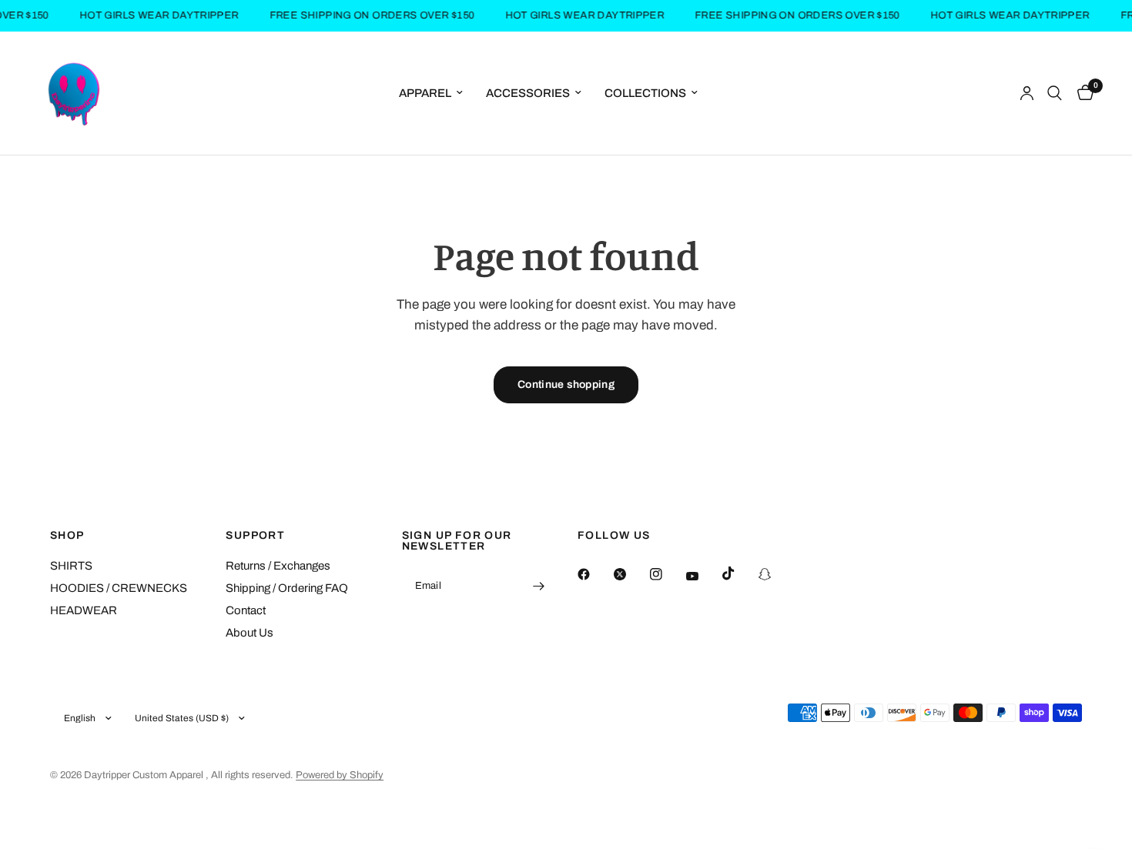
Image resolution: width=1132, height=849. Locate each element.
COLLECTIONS (645, 93)
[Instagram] (667, 574)
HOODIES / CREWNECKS (118, 588)
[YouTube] (703, 576)
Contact (246, 610)
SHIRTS (71, 566)
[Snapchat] (775, 574)
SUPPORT (255, 535)
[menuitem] (430, 93)
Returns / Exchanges (278, 566)
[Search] (1055, 93)
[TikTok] (739, 573)
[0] (1081, 93)
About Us (249, 633)
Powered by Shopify (339, 775)
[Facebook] (594, 574)
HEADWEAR (83, 610)
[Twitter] (631, 574)
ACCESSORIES (528, 93)
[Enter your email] (539, 585)
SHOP (67, 535)
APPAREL (425, 93)
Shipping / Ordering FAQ (287, 588)
